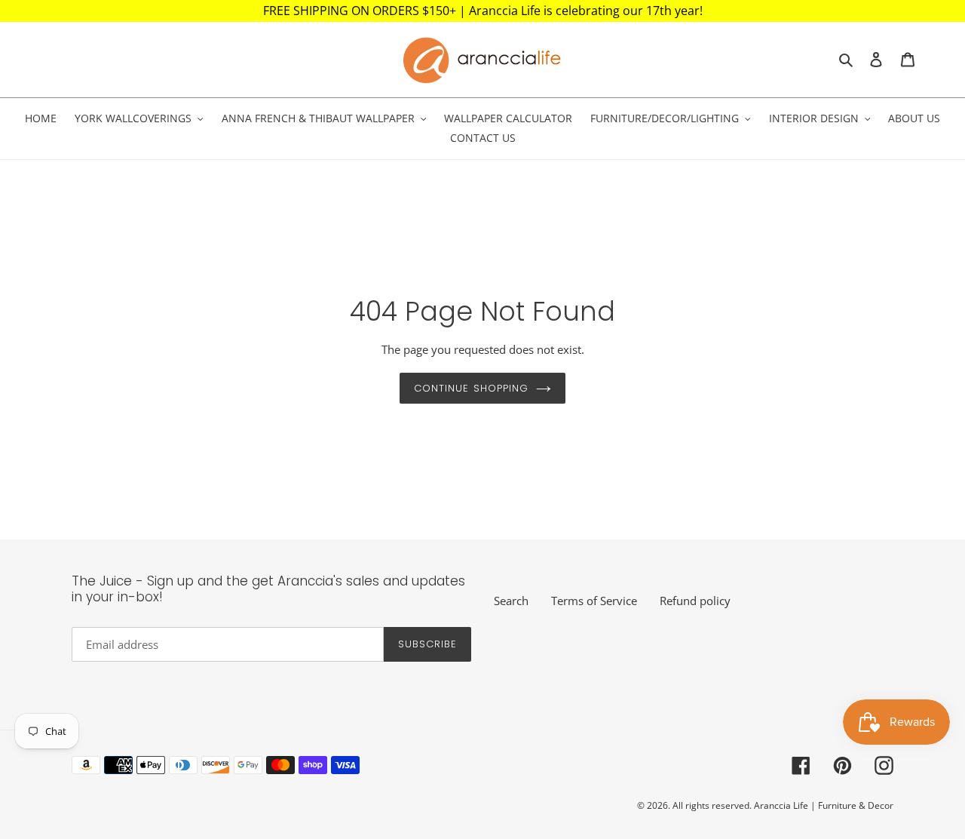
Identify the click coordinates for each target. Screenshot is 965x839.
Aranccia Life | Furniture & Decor (823, 805)
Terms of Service (594, 600)
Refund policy (695, 600)
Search (511, 600)
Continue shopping (471, 388)
